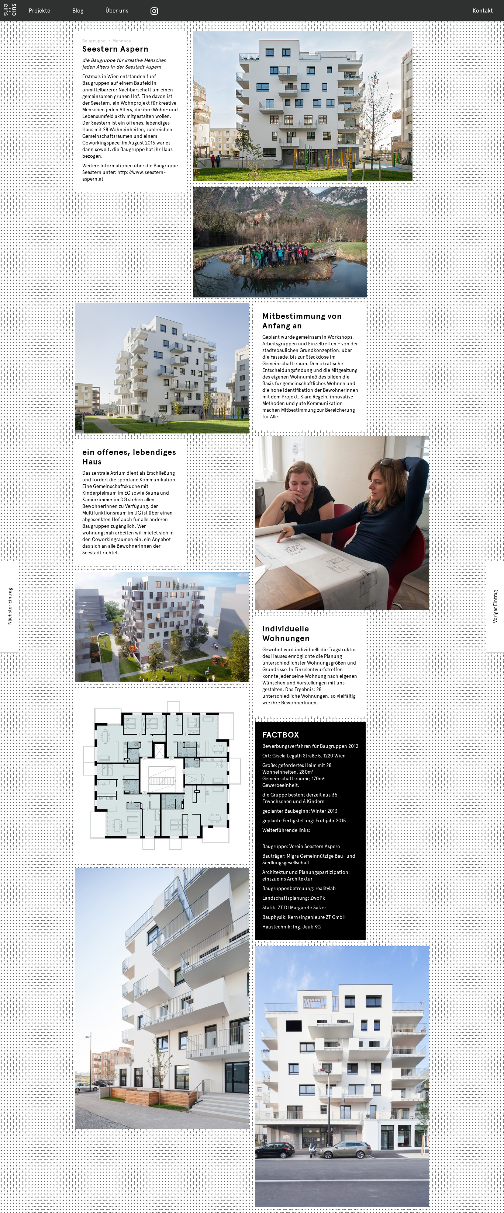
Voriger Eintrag (495, 606)
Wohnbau (122, 41)
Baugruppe (94, 41)
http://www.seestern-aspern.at (297, 836)
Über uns (117, 10)
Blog (77, 10)
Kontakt (483, 10)
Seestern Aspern (115, 48)
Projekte (39, 10)
